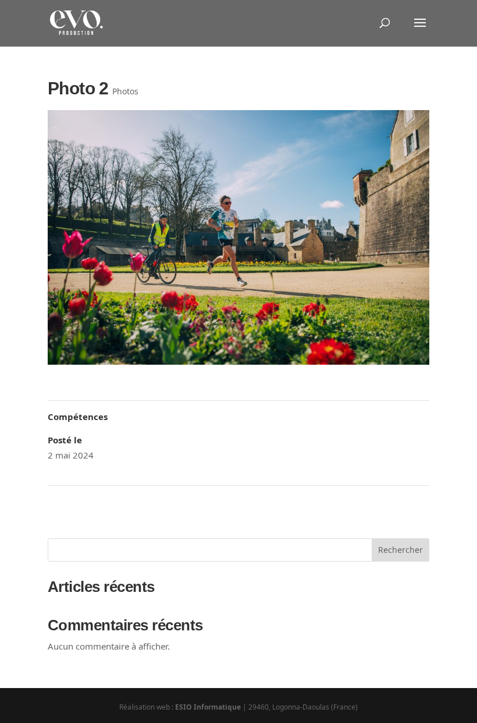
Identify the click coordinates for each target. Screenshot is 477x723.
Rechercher (400, 549)
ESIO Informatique (208, 707)
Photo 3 (409, 501)
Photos (125, 91)
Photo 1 (67, 501)
